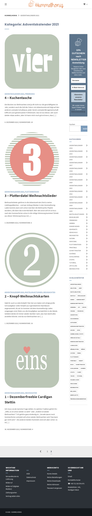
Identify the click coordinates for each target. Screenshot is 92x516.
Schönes (72, 254)
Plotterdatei (74, 357)
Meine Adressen (53, 484)
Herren (72, 223)
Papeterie (73, 241)
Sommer (83, 368)
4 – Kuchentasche (18, 98)
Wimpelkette (74, 395)
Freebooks (73, 220)
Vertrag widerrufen (13, 496)
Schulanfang (74, 257)
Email (70, 476)
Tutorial (72, 263)
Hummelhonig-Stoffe (76, 334)
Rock (71, 364)
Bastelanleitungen (76, 214)
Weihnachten (74, 269)
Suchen (72, 124)
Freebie (72, 311)
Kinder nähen (74, 226)
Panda (79, 353)
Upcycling (73, 266)
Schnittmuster (75, 251)
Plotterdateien (75, 245)
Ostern (72, 238)
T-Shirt (79, 372)
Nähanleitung (74, 349)
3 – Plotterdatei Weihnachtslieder (31, 195)
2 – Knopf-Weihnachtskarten (27, 296)
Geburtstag (74, 315)
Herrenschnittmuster (77, 326)
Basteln (72, 296)
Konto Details (52, 474)
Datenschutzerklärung (78, 111)
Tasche (72, 376)
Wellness (73, 391)
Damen (72, 299)
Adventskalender (75, 284)
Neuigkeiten (73, 235)
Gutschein (73, 322)
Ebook (84, 307)
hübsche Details (75, 338)
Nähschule (73, 232)
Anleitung (73, 288)
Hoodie (72, 330)
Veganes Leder (74, 380)
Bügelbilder (74, 217)
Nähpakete (73, 229)
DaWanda (73, 307)
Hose (78, 330)
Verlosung (73, 383)
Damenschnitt (81, 299)
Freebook (80, 311)
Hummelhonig (11, 15)
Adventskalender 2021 (14, 94)
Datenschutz (31, 477)
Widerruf (9, 483)
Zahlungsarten (11, 492)
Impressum (30, 481)
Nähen (83, 349)
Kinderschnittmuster (77, 341)
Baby (80, 288)
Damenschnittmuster (76, 303)
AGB (28, 474)
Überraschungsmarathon (78, 399)
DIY (79, 307)
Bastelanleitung (75, 292)
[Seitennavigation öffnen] (10, 4)
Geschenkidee (74, 318)
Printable (73, 248)
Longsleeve (74, 345)
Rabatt (81, 360)
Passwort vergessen (54, 488)
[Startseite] (46, 4)
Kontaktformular (74, 480)
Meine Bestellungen (54, 477)
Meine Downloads (54, 481)
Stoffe (71, 260)
